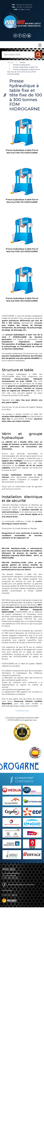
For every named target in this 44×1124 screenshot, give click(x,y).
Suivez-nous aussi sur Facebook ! (21, 884)
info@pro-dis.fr (22, 9)
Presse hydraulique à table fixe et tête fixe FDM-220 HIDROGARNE (22, 250)
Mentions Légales (9, 895)
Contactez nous (22, 711)
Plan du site (7, 890)
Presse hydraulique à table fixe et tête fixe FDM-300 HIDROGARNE (22, 299)
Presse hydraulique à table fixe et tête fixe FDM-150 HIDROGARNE (22, 200)
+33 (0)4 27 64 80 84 (22, 5)
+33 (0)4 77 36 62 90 (22, 7)
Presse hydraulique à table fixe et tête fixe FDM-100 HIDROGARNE (22, 151)
